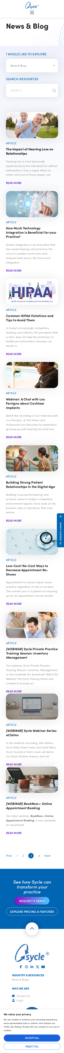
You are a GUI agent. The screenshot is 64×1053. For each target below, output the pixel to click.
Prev (9, 855)
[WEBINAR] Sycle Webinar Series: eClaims (31, 732)
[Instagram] (26, 967)
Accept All (32, 1038)
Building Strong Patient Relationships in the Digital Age (30, 484)
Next (47, 855)
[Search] (54, 90)
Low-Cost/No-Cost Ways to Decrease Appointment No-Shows (27, 569)
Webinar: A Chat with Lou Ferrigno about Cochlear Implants (25, 403)
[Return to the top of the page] (32, 929)
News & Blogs (20, 979)
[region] (32, 1031)
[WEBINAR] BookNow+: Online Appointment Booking (29, 805)
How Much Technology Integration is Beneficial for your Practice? (31, 232)
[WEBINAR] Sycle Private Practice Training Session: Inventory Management (32, 653)
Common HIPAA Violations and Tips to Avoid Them (30, 317)
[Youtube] (43, 967)
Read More (14, 183)
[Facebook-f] (20, 967)
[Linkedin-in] (32, 967)
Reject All (32, 1046)
